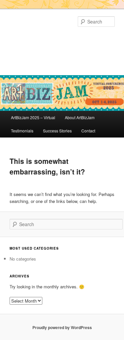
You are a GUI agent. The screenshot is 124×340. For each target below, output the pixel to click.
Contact (88, 130)
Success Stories (57, 130)
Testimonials (22, 130)
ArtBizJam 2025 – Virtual (33, 117)
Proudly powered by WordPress (62, 327)
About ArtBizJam (80, 117)
